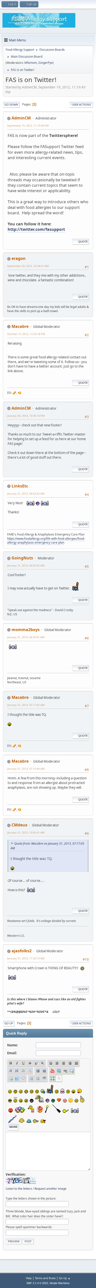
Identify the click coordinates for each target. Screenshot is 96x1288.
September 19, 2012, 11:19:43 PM (28, 125)
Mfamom (30, 63)
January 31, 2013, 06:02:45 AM (26, 565)
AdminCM (21, 118)
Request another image (50, 1189)
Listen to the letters (19, 1189)
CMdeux (19, 825)
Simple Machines (59, 1283)
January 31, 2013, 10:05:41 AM (26, 832)
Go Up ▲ (64, 1278)
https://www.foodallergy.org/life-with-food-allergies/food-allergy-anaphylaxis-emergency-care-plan (46, 540)
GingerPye (45, 63)
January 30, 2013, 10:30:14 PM (26, 416)
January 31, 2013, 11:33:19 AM (26, 958)
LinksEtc (20, 486)
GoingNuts (22, 558)
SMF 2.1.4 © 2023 (37, 1283)
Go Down (11, 104)
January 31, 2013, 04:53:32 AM (26, 493)
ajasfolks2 (22, 950)
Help (29, 1278)
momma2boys (26, 629)
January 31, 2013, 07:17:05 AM (26, 705)
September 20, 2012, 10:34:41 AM (28, 266)
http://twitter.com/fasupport (36, 229)
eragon (19, 258)
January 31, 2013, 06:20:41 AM (26, 637)
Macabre (20, 326)
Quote (83, 241)
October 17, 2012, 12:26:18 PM (26, 334)
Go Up (8, 1023)
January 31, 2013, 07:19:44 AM (26, 768)
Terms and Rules (45, 1278)
